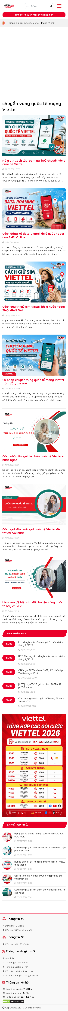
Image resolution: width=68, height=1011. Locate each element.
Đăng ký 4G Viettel (14, 925)
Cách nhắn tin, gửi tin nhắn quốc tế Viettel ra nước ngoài (33, 458)
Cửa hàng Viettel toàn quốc (19, 971)
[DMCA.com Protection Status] (13, 1001)
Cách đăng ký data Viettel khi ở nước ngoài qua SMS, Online (33, 235)
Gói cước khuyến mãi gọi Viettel (21, 975)
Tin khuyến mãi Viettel (16, 962)
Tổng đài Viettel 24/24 (16, 966)
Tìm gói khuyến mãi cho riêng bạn (34, 14)
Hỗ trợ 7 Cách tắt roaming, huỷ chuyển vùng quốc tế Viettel (33, 162)
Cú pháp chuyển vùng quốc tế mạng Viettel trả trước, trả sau (33, 381)
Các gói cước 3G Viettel (17, 944)
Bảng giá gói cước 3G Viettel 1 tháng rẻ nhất (32, 23)
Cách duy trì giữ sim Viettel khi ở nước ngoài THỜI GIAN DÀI (33, 308)
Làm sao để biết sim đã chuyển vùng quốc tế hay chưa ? (32, 604)
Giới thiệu (10, 958)
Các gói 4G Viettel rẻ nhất (18, 930)
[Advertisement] (34, 63)
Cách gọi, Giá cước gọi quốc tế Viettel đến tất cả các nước (32, 531)
